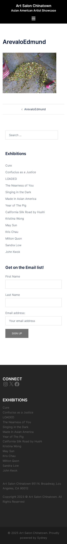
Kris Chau (11, 232)
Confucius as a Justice (20, 172)
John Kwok (12, 252)
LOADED (11, 179)
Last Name (12, 295)
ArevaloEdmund (35, 109)
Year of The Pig (15, 205)
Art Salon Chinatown (33, 6)
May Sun (11, 225)
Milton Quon (13, 238)
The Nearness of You (19, 185)
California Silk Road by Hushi (25, 212)
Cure (8, 165)
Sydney (42, 538)
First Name (12, 276)
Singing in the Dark (18, 192)
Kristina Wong (14, 218)
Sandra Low (13, 245)
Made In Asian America (20, 199)
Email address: (15, 313)
